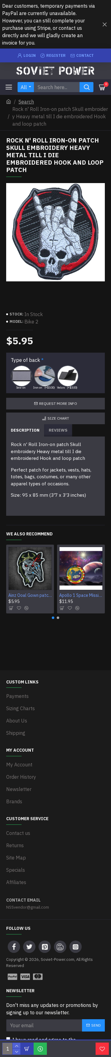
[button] (53, 618)
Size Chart (58, 418)
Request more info (58, 403)
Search (26, 102)
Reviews (58, 430)
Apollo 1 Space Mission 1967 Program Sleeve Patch (81, 595)
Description (25, 430)
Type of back (25, 360)
